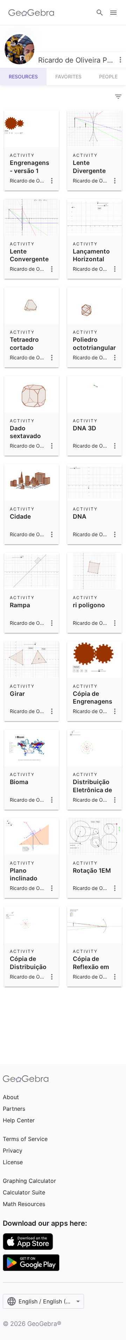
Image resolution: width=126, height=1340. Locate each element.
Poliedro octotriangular (94, 343)
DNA (79, 516)
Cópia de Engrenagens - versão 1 (92, 701)
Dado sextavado (25, 432)
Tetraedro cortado (24, 343)
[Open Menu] (113, 12)
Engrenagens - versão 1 (29, 166)
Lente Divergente (89, 166)
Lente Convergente (29, 255)
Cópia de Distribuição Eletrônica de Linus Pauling (30, 970)
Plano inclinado (23, 874)
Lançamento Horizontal (91, 255)
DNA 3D (84, 428)
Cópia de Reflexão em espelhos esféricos (91, 970)
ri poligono (89, 605)
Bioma (19, 782)
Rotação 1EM (92, 870)
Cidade (20, 516)
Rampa (20, 605)
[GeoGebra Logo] (31, 12)
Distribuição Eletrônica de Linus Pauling (93, 789)
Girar (17, 693)
